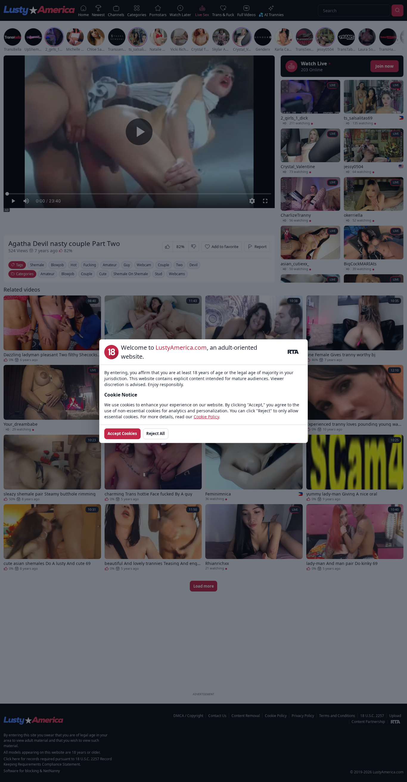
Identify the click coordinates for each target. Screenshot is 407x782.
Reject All (155, 433)
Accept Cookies (122, 433)
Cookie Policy (206, 416)
